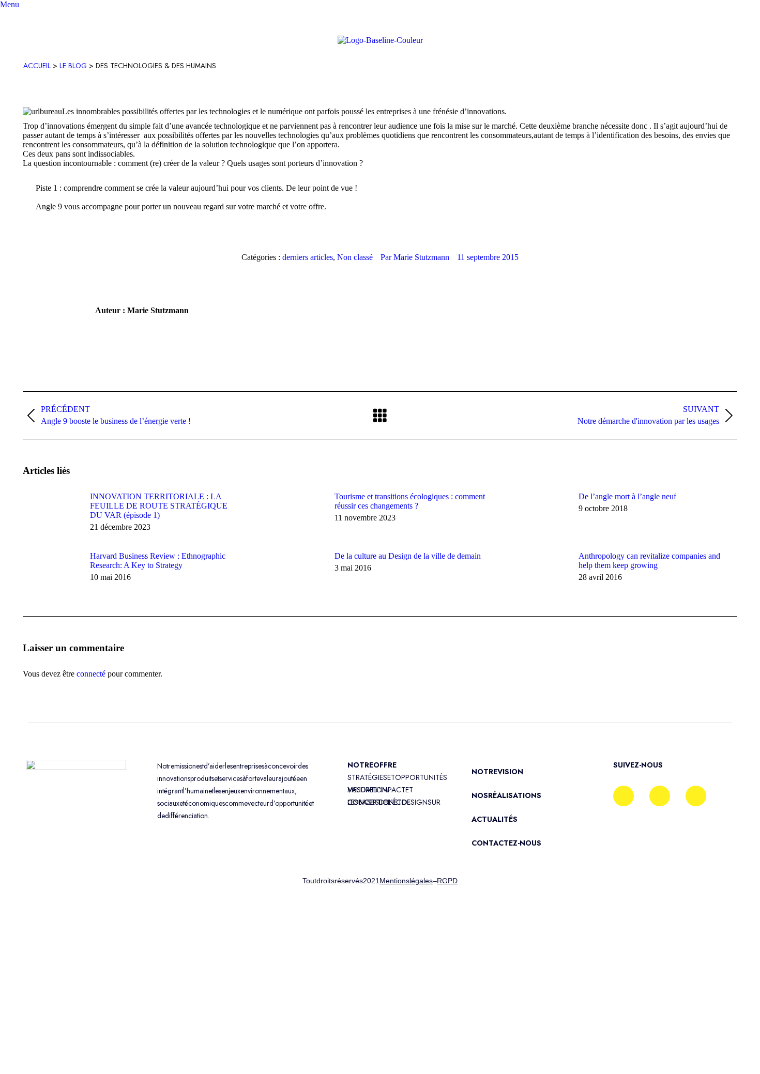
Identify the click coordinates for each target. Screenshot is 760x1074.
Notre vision (497, 771)
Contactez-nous (506, 843)
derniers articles (307, 257)
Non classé (355, 257)
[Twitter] (696, 796)
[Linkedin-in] (659, 796)
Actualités (495, 819)
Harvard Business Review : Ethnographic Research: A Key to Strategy (157, 560)
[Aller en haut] (744, 1058)
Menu (9, 4)
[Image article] (51, 515)
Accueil (37, 65)
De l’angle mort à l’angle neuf (627, 496)
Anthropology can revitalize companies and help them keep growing (649, 560)
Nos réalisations (506, 795)
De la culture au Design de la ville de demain (408, 555)
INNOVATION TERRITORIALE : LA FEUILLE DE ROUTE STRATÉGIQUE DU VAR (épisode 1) (158, 505)
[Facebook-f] (623, 796)
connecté (91, 673)
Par (415, 257)
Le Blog (73, 65)
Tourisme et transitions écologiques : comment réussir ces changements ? (410, 501)
